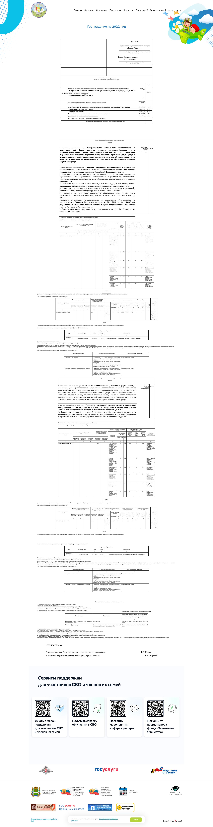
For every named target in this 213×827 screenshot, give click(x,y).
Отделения (101, 10)
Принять (136, 819)
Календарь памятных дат (133, 791)
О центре (89, 10)
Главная (78, 10)
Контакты (128, 10)
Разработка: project (172, 821)
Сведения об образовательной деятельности (158, 10)
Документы (115, 10)
